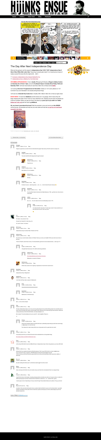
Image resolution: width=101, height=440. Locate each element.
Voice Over (31, 16)
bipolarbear (24, 181)
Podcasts (48, 16)
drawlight (23, 152)
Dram (17, 340)
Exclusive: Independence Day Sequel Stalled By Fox (26, 77)
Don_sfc (18, 359)
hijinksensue (30, 159)
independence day (27, 130)
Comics (22, 16)
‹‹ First (36, 62)
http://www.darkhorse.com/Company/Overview (36, 256)
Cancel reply (25, 395)
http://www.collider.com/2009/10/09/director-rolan (26, 336)
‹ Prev (40, 62)
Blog (39, 16)
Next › (49, 62)
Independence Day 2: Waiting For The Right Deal (25, 79)
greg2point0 (18, 276)
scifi (34, 130)
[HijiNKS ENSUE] (50, 7)
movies (32, 130)
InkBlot (28, 197)
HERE (54, 85)
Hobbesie (21, 395)
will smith (37, 130)
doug (34, 204)
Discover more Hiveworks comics (21, 58)
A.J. (17, 215)
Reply (29, 146)
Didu (17, 305)
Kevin (17, 347)
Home (14, 16)
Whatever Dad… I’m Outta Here (18, 137)
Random (44, 62)
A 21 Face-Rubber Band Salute (55, 137)
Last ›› (53, 62)
